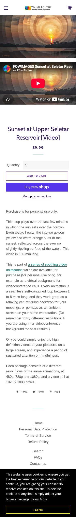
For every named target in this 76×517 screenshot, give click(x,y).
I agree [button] (38, 509)
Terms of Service (38, 436)
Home (38, 423)
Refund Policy (38, 442)
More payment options (37, 196)
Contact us (38, 464)
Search (38, 451)
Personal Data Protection (38, 429)
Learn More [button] (39, 499)
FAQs (38, 457)
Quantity (13, 165)
